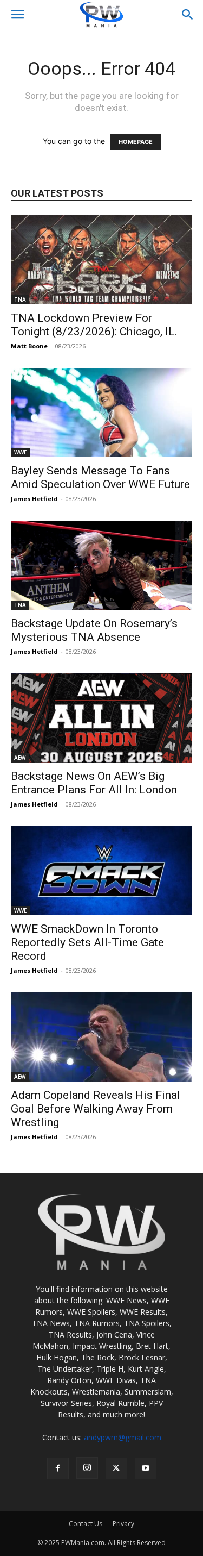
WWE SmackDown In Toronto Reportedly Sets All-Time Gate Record (87, 942)
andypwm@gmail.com (122, 1437)
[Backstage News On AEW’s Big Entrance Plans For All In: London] (101, 718)
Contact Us (85, 1523)
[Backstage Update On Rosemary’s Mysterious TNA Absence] (101, 565)
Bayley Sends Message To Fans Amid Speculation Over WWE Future (100, 477)
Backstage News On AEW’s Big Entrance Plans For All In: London (94, 783)
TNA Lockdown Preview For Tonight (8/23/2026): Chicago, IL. (94, 324)
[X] (116, 1468)
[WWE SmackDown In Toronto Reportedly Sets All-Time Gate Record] (101, 870)
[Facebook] (58, 1468)
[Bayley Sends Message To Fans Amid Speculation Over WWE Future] (101, 412)
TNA (20, 299)
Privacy (123, 1523)
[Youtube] (145, 1468)
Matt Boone (29, 346)
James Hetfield (34, 499)
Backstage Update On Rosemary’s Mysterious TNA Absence (94, 630)
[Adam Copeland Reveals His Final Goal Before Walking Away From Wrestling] (101, 1037)
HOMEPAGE (136, 142)
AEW (19, 757)
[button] (17, 14)
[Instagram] (87, 1468)
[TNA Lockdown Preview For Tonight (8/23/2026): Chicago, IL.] (101, 259)
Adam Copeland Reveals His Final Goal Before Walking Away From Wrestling (95, 1109)
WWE (20, 452)
